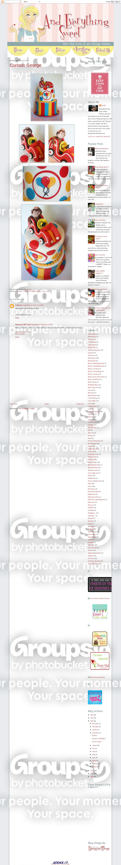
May (93, 754)
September (95, 733)
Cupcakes (91, 425)
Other (89, 483)
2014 (92, 715)
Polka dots (91, 502)
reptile (90, 524)
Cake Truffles (92, 401)
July (93, 748)
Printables (91, 507)
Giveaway (91, 451)
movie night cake (93, 473)
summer (90, 540)
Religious (91, 521)
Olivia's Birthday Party (95, 481)
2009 (92, 777)
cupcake (90, 419)
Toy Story (91, 550)
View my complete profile (99, 136)
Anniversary (91, 355)
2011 (92, 770)
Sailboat (94, 735)
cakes (19, 291)
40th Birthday (92, 336)
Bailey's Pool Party (100, 220)
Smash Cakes (92, 532)
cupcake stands (92, 422)
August (94, 745)
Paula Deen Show (93, 491)
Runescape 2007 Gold (22, 324)
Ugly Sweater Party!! (100, 289)
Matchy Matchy (93, 467)
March (94, 761)
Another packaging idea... (101, 148)
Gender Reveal (92, 449)
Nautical (90, 475)
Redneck (90, 518)
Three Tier (91, 545)
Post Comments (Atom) (26, 408)
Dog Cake (91, 433)
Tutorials (90, 556)
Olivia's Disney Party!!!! (101, 167)
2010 (92, 773)
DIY (89, 430)
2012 (92, 721)
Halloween (91, 459)
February (95, 763)
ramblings (91, 510)
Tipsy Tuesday (92, 548)
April (94, 757)
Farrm (90, 438)
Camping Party (98, 204)
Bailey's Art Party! (99, 255)
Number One (92, 478)
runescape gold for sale (22, 332)
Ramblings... (92, 513)
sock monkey (92, 534)
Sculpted (90, 529)
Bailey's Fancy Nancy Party (96, 377)
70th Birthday (92, 342)
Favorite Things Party (94, 441)
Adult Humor (92, 345)
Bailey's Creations (93, 374)
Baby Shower (92, 358)
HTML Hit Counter (61, 864)
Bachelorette (92, 361)
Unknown (18, 305)
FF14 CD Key (20, 334)
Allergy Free (92, 347)
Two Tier (46, 291)
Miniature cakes (93, 470)
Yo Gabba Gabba (93, 564)
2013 (92, 718)
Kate (104, 105)
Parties (90, 486)
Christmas (91, 417)
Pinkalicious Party (93, 497)
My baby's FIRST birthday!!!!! (99, 272)
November (95, 727)
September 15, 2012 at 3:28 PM (33, 305)
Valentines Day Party (94, 561)
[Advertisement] (27, 386)
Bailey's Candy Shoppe (95, 371)
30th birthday (92, 334)
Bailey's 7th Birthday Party (96, 366)
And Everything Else (94, 350)
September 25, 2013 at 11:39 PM (42, 324)
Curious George (25, 65)
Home (47, 404)
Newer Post (13, 404)
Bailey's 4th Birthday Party (96, 363)
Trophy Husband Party (94, 553)
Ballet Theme (92, 382)
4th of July (91, 339)
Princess (90, 505)
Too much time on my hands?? (100, 237)
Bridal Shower (92, 395)
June (93, 751)
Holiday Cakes (92, 462)
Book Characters (93, 387)
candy (89, 409)
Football (90, 446)
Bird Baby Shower (93, 385)
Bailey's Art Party (93, 369)
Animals (90, 353)
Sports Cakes (92, 537)
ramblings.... (91, 516)
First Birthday (92, 443)
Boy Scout (91, 393)
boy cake (90, 390)
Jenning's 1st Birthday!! (99, 738)
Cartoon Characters (32, 291)
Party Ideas (91, 489)
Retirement (91, 526)
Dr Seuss (90, 435)
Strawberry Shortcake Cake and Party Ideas (102, 309)
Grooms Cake (92, 457)
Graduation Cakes (93, 454)
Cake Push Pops (92, 398)
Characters (91, 414)
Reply (17, 318)
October (94, 730)
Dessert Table (92, 427)
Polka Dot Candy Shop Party (96, 499)
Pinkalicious (91, 494)
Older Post (80, 404)
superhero (91, 542)
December (95, 723)
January (94, 767)
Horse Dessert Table (94, 465)
